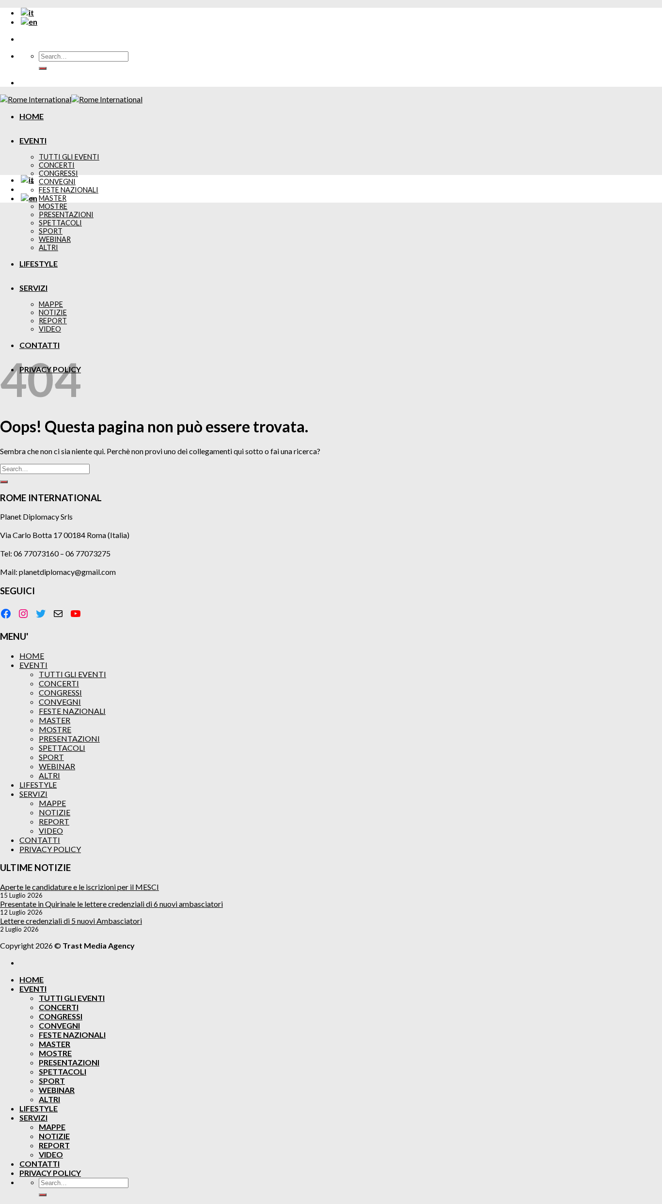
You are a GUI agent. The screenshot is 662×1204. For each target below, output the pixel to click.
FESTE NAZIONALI (68, 190)
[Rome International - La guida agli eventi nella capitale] (71, 99)
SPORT (51, 756)
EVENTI (33, 140)
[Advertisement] (331, 278)
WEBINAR (57, 766)
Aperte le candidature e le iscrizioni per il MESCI (79, 886)
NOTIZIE (54, 812)
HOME (31, 116)
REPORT (54, 821)
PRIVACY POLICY (50, 849)
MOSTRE (53, 206)
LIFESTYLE (38, 263)
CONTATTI (39, 344)
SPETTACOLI (62, 747)
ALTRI (49, 775)
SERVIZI (33, 287)
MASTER (52, 198)
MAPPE (52, 803)
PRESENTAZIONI (69, 738)
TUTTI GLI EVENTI (69, 157)
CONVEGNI (57, 181)
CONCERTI (57, 165)
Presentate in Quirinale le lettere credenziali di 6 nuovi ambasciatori (111, 903)
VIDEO (51, 830)
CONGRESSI (58, 173)
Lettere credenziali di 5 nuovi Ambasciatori (71, 920)
